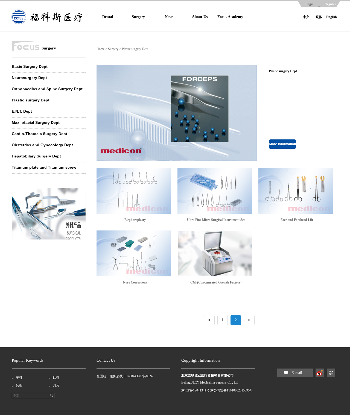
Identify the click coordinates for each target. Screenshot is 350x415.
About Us (200, 17)
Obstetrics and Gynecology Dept (42, 145)
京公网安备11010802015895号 (231, 390)
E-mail (296, 373)
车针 (19, 377)
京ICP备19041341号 (195, 390)
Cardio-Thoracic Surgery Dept (39, 133)
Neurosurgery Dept (29, 77)
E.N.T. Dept (22, 111)
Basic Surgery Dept (30, 66)
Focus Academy (230, 17)
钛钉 (56, 377)
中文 (306, 17)
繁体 (319, 17)
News (169, 17)
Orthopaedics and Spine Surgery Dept (47, 89)
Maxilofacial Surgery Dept (36, 122)
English (331, 17)
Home (100, 49)
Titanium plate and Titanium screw (44, 167)
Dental (107, 17)
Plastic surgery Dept (30, 100)
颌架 (19, 385)
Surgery (138, 17)
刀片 (56, 385)
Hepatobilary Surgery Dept (36, 156)
